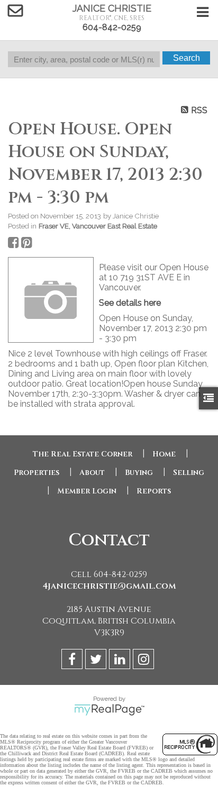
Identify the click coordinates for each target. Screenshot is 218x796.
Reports (154, 491)
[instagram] (145, 661)
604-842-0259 (112, 27)
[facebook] (73, 661)
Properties (36, 473)
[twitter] (97, 661)
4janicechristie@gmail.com (109, 586)
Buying (139, 473)
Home (164, 454)
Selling (188, 473)
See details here (130, 303)
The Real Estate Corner (82, 454)
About (92, 473)
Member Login (86, 491)
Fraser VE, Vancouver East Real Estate (98, 226)
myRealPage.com (109, 709)
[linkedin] (121, 661)
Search (186, 57)
